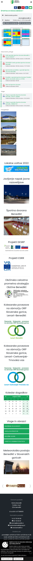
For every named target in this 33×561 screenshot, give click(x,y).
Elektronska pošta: (11, 15)
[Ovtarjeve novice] (15, 486)
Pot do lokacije (25, 23)
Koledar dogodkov (16, 392)
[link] (15, 7)
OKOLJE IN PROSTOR (11, 431)
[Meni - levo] (2, 2)
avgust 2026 (17, 396)
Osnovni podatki (16, 500)
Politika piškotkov (21, 555)
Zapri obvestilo (18, 559)
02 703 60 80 (17, 518)
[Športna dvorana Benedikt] (8, 117)
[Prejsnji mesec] (5, 396)
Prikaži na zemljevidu (11, 23)
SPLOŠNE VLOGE (10, 436)
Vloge (2, 91)
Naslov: (7, 20)
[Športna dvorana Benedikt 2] (8, 139)
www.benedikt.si (17, 528)
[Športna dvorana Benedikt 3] (8, 150)
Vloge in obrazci (16, 421)
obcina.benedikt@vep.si (17, 525)
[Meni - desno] (31, 2)
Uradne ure (16, 532)
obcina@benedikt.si (25, 18)
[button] (2, 486)
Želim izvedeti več (7, 559)
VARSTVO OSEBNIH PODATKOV (15, 441)
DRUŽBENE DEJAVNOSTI (12, 426)
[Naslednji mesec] (27, 396)
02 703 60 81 (17, 521)
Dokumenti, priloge (7, 52)
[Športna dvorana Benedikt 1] (8, 128)
